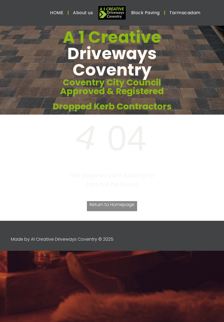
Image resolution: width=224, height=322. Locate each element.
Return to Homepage (112, 204)
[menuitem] (57, 13)
